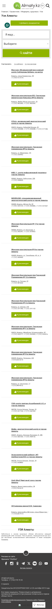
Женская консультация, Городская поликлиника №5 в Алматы (26, 148)
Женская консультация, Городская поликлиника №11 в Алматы (26, 328)
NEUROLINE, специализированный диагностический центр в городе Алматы (29, 199)
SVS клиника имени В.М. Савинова (26, 506)
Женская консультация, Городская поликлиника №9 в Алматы (26, 379)
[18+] (26, 5)
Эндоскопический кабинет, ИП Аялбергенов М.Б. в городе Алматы (26, 456)
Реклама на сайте (8, 556)
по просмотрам (30, 64)
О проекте (5, 584)
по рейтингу (18, 64)
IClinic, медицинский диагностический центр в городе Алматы (28, 122)
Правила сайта (31, 600)
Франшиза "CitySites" (9, 559)
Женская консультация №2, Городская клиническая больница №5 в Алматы (28, 97)
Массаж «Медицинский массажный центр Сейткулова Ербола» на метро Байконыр (27, 72)
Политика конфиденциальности (13, 600)
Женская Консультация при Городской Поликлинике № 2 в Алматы (28, 302)
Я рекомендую (22, 84)
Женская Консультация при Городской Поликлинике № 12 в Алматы (28, 276)
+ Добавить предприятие (29, 23)
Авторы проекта (26, 568)
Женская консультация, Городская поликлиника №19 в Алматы (26, 353)
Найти (27, 53)
